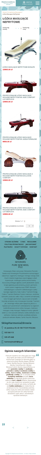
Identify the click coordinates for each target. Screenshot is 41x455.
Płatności (8, 247)
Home (4, 12)
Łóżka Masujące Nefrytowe (11, 14)
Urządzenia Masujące (14, 12)
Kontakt (33, 247)
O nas (22, 241)
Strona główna (11, 241)
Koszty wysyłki (21, 247)
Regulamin (31, 241)
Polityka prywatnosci (14, 244)
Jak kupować (31, 244)
